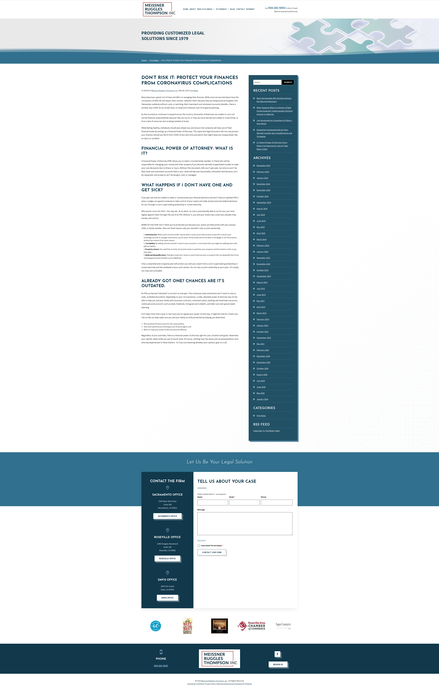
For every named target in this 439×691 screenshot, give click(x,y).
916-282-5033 (276, 8)
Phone (263, 497)
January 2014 (262, 399)
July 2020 (261, 380)
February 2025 (263, 171)
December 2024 (263, 184)
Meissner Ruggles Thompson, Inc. (164, 90)
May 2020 (261, 393)
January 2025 (262, 178)
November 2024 (263, 190)
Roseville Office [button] (167, 558)
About (193, 9)
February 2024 (263, 245)
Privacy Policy (210, 684)
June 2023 (261, 294)
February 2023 (263, 319)
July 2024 (261, 214)
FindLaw (248, 684)
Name (199, 497)
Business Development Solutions (230, 684)
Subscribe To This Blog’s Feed (266, 430)
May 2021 (260, 344)
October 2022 (262, 331)
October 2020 (262, 368)
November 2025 (263, 165)
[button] (437, 682)
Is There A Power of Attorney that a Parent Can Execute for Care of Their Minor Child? (272, 145)
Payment (250, 9)
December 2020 (263, 356)
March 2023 (261, 313)
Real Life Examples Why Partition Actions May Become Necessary (274, 100)
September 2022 (264, 337)
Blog (232, 9)
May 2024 (261, 227)
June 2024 (261, 221)
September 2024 (264, 202)
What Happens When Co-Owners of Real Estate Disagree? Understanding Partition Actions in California (275, 111)
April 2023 (261, 307)
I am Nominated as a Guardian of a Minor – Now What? (275, 122)
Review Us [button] (278, 664)
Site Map (200, 684)
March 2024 (261, 239)
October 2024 (262, 196)
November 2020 (263, 362)
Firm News (194, 90)
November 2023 (263, 264)
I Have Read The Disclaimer (212, 545)
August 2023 (262, 282)
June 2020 (261, 387)
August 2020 (262, 374)
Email (232, 497)
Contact (240, 9)
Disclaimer (201, 540)
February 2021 (263, 350)
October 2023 (262, 270)
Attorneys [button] (221, 9)
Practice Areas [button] (204, 9)
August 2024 (262, 208)
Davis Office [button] (167, 597)
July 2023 (261, 288)
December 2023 (263, 257)
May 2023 (261, 301)
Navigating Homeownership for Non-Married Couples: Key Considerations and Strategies (274, 133)
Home (185, 9)
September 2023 (264, 276)
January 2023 (262, 325)
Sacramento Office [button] (167, 516)
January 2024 (262, 251)
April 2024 (261, 233)
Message (201, 509)
